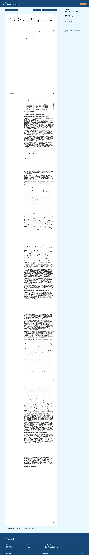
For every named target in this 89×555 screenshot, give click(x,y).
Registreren (73, 3)
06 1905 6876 (28, 547)
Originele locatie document (49, 10)
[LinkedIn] (74, 11)
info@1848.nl (28, 544)
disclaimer (33, 528)
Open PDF (36, 10)
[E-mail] (67, 11)
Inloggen (83, 3)
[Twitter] (70, 11)
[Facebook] (78, 11)
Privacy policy (45, 553)
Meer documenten (13, 10)
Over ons (82, 553)
